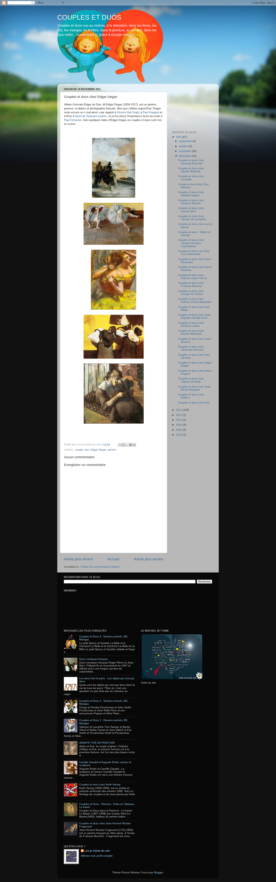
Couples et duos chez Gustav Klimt (191, 210)
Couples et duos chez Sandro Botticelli (191, 170)
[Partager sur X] (127, 445)
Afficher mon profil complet (96, 855)
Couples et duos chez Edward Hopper (191, 194)
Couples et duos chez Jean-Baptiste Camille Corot (194, 316)
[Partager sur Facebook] (131, 445)
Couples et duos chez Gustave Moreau (191, 202)
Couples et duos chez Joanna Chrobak (191, 380)
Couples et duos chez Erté (194, 402)
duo (87, 449)
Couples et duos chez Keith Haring (99, 784)
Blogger (158, 872)
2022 (179, 429)
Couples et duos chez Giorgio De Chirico (191, 292)
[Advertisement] (190, 105)
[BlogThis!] (123, 445)
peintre (112, 449)
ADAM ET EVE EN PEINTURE (97, 742)
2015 (179, 424)
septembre (185, 141)
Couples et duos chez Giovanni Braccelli (191, 162)
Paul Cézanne (72, 120)
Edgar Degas (98, 449)
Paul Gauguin (151, 112)
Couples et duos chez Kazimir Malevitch (191, 332)
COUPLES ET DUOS (89, 17)
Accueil (113, 559)
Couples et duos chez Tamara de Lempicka (192, 218)
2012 (179, 410)
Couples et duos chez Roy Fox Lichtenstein (193, 252)
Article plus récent (78, 559)
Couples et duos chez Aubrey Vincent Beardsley (195, 300)
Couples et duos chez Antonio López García (192, 276)
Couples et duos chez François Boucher (191, 284)
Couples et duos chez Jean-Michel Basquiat (194, 388)
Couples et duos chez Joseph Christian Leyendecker (191, 243)
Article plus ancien (148, 559)
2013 (179, 415)
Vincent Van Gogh (128, 112)
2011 (179, 137)
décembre (185, 156)
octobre (184, 146)
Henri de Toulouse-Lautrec (91, 116)
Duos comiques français (93, 659)
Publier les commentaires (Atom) (100, 566)
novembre (185, 151)
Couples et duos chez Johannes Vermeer (191, 348)
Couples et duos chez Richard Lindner (191, 324)
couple (79, 449)
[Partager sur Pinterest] (134, 445)
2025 (179, 434)
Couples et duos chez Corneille (191, 178)
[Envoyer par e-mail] (120, 445)
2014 (179, 419)
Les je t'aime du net (96, 850)
